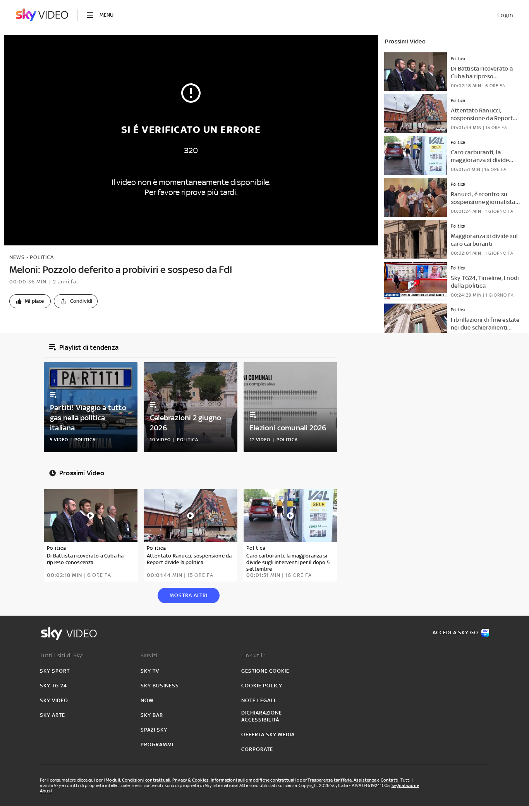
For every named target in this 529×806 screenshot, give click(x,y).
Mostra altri (189, 595)
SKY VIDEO (54, 700)
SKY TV (150, 671)
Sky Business (160, 686)
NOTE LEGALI (258, 700)
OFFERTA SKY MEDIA (268, 734)
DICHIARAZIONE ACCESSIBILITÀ (261, 716)
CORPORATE (257, 749)
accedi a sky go (455, 632)
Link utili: (253, 655)
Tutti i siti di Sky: (62, 655)
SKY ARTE (52, 715)
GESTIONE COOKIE (265, 671)
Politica (42, 257)
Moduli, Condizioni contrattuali (138, 780)
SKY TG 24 (53, 686)
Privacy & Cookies (190, 780)
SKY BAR (152, 715)
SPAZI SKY (154, 730)
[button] (30, 301)
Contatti (390, 780)
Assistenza (365, 780)
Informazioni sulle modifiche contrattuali (253, 780)
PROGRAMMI (157, 744)
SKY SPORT (55, 671)
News (17, 257)
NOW (147, 700)
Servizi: (150, 655)
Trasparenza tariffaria (329, 780)
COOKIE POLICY (261, 686)
